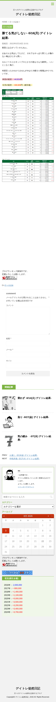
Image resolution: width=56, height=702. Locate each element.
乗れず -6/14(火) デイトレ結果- (35, 398)
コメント (10, 305)
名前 (8, 338)
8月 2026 (28, 516)
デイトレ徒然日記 (28, 14)
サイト (9, 361)
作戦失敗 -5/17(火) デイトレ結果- (25, 458)
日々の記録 (8, 285)
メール (9, 350)
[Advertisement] (24, 208)
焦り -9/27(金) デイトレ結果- (33, 417)
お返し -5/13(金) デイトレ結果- (24, 455)
